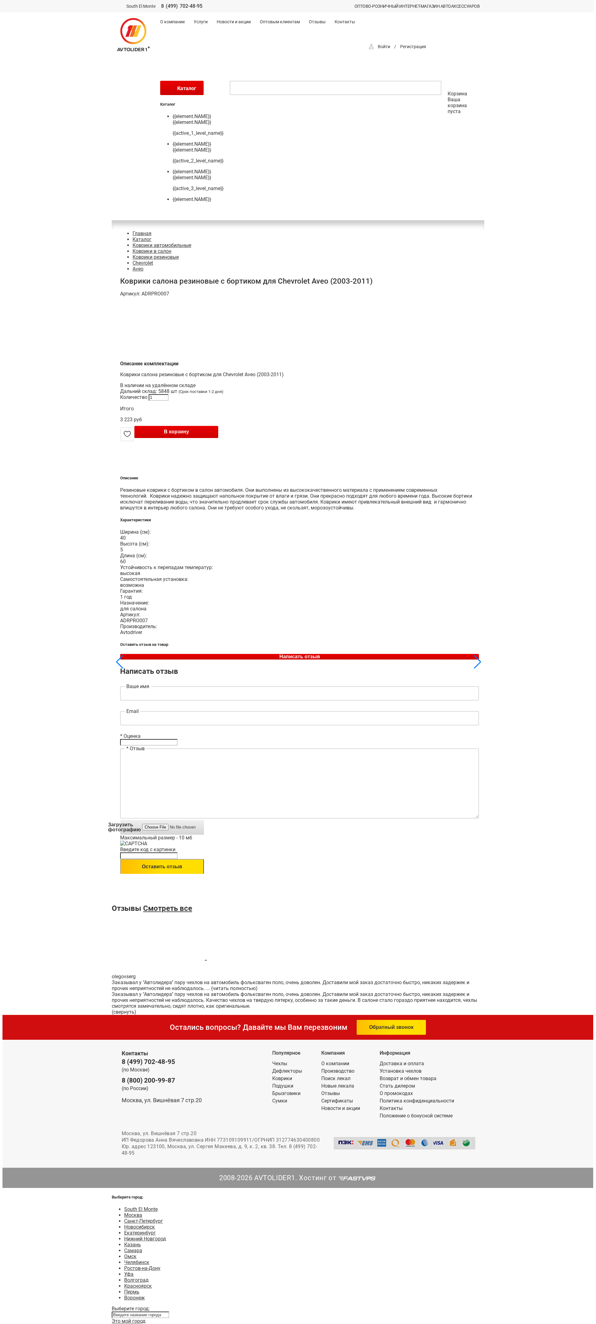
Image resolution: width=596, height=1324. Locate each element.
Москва (133, 1215)
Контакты (345, 21)
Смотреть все (167, 908)
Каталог (142, 239)
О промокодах (396, 1093)
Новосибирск (139, 1227)
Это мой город (129, 1321)
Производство (337, 1071)
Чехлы (279, 1063)
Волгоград (136, 1280)
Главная (142, 233)
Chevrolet (143, 263)
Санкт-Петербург (143, 1221)
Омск (130, 1256)
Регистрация (413, 46)
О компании (172, 21)
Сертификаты (337, 1101)
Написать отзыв (299, 656)
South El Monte (141, 1209)
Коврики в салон (152, 251)
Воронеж (134, 1298)
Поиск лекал (335, 1078)
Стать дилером (397, 1086)
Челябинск (136, 1262)
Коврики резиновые (156, 257)
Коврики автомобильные (162, 245)
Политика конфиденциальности (417, 1101)
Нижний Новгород (145, 1239)
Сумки (279, 1101)
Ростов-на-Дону (142, 1268)
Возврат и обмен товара (408, 1078)
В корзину (176, 431)
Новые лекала (337, 1086)
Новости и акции (234, 21)
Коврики (282, 1078)
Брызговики (286, 1093)
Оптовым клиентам (280, 21)
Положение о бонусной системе (416, 1116)
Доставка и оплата (402, 1063)
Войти (384, 46)
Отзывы (317, 21)
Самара (133, 1250)
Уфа (128, 1274)
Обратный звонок (391, 1027)
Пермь (131, 1292)
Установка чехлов (401, 1071)
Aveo (138, 269)
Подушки (282, 1086)
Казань (132, 1245)
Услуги (201, 21)
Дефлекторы (287, 1071)
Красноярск (138, 1286)
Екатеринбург (140, 1233)
